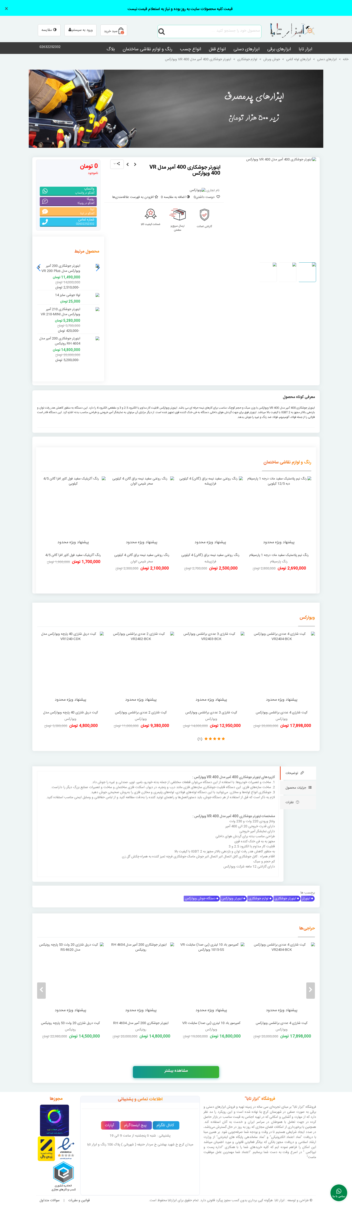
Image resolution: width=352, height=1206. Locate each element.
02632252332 (50, 47)
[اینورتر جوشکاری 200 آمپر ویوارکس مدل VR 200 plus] (91, 266)
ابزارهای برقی (279, 49)
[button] (38, 267)
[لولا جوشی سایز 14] (91, 295)
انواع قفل (217, 49)
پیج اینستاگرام (135, 1125)
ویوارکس (307, 617)
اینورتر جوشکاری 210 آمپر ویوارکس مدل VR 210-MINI (60, 312)
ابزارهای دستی (246, 49)
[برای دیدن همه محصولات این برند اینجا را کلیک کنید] (197, 190)
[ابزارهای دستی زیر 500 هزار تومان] (176, 108)
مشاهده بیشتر (176, 1071)
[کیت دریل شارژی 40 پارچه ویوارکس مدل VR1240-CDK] (70, 670)
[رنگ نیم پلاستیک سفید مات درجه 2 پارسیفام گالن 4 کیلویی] (73, 513)
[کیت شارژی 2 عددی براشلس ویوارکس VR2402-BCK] (141, 670)
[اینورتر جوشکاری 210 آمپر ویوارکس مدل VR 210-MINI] (127, 164)
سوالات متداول (50, 1200)
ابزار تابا (305, 49)
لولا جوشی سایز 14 (67, 295)
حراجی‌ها (307, 928)
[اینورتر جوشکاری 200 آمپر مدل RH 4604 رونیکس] (91, 338)
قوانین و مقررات (79, 1200)
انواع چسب (190, 49)
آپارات (109, 1125)
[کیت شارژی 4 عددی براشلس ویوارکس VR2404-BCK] (281, 670)
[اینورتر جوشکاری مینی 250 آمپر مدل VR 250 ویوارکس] (135, 164)
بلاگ (111, 49)
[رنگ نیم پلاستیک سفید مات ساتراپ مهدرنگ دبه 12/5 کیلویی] (141, 513)
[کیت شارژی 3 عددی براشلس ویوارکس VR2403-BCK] (211, 670)
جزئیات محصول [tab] (295, 788)
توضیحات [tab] (291, 773)
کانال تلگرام (165, 1125)
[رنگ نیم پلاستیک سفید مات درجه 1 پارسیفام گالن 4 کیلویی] (279, 513)
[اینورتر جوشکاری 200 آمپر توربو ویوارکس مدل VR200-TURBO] (49, 980)
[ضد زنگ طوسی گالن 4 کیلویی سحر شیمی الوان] (210, 513)
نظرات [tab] (289, 802)
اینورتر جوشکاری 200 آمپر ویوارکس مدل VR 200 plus (60, 269)
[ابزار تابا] (289, 31)
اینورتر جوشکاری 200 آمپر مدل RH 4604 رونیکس (59, 341)
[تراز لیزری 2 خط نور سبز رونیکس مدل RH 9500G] (190, 980)
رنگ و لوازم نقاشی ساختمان (147, 49)
